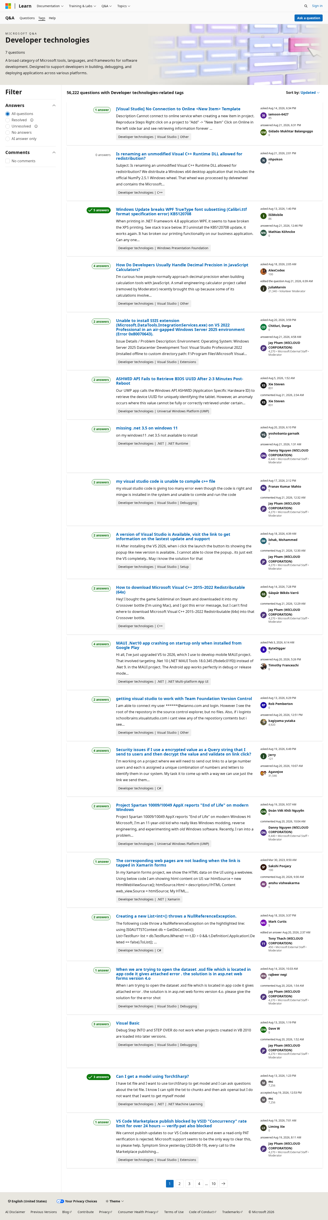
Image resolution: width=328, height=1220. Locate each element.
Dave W (274, 1028)
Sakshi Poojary (279, 866)
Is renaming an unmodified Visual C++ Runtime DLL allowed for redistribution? (179, 156)
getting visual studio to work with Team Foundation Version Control (184, 698)
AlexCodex (276, 270)
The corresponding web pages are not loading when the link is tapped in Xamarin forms (178, 863)
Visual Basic (127, 1023)
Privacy (104, 1212)
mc (270, 1081)
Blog (65, 1212)
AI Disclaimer (15, 1212)
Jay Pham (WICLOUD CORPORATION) (284, 345)
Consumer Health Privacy (137, 1212)
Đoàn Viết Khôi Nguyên (286, 810)
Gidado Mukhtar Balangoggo (290, 131)
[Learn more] (31, 120)
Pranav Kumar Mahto (284, 486)
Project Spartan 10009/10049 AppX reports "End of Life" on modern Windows (182, 807)
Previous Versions (44, 1212)
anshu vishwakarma (283, 883)
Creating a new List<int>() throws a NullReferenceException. (176, 916)
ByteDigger (277, 648)
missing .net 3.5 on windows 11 (147, 428)
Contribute (86, 1212)
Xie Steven (276, 384)
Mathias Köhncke (281, 232)
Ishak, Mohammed (282, 540)
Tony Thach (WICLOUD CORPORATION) (285, 940)
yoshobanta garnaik (283, 433)
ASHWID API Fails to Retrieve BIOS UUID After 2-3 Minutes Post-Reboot (179, 381)
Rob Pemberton (280, 704)
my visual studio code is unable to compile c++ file (165, 481)
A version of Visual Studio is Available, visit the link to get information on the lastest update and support (173, 536)
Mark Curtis (277, 921)
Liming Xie (276, 1126)
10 (214, 1183)
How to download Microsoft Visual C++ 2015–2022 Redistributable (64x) (180, 589)
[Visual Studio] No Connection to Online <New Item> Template (178, 108)
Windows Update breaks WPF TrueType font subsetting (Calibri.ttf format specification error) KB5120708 (181, 211)
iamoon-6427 (278, 114)
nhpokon (275, 159)
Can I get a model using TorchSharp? (152, 1076)
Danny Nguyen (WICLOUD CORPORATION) (288, 452)
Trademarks (231, 1212)
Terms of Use (174, 1212)
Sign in (317, 6)
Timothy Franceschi (283, 665)
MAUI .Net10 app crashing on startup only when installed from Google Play (179, 645)
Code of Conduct (201, 1212)
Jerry (272, 755)
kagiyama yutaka (281, 721)
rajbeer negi (277, 974)
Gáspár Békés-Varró (283, 593)
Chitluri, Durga (279, 326)
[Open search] (305, 6)
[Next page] (223, 1184)
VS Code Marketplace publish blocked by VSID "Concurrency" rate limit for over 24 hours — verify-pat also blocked (181, 1123)
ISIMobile (275, 215)
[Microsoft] (8, 6)
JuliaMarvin (277, 287)
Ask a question (308, 18)
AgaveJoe (275, 772)
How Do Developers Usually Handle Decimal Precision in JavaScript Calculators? (182, 267)
